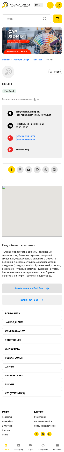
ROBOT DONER (13, 340)
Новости (6, 430)
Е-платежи (7, 426)
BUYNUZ (9, 384)
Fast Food (37, 59)
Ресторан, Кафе (21, 59)
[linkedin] (49, 434)
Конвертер (7, 417)
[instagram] (43, 434)
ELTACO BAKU (12, 349)
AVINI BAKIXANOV (15, 331)
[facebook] (36, 434)
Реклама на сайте (43, 421)
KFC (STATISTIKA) (15, 393)
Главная (6, 59)
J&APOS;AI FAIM (14, 322)
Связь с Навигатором (44, 426)
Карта (5, 435)
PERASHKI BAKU (14, 375)
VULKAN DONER (14, 357)
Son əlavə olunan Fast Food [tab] (29, 288)
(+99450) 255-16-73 (25, 136)
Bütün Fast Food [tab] (29, 300)
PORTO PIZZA (12, 313)
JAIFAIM (9, 366)
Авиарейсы (7, 421)
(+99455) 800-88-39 (25, 139)
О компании (40, 417)
